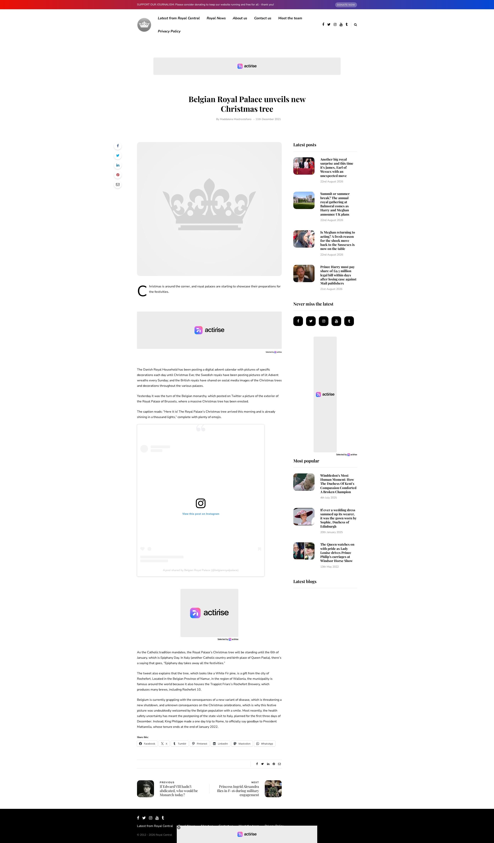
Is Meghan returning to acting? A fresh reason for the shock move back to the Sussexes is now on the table (337, 240)
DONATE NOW (346, 4)
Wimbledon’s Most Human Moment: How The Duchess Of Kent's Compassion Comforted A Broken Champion (338, 483)
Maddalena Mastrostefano (235, 119)
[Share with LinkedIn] (118, 165)
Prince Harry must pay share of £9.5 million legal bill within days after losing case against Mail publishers (338, 275)
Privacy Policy (169, 31)
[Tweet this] (118, 155)
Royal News (216, 18)
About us (240, 18)
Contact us (262, 18)
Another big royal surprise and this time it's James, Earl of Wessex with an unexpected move (336, 167)
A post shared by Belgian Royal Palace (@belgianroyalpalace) (201, 570)
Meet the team (290, 18)
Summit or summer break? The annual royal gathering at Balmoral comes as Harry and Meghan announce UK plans (335, 203)
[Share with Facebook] (118, 146)
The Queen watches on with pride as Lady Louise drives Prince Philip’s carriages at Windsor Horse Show (337, 552)
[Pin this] (118, 175)
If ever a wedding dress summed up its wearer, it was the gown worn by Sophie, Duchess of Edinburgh (338, 518)
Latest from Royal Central (179, 18)
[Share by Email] (118, 184)
